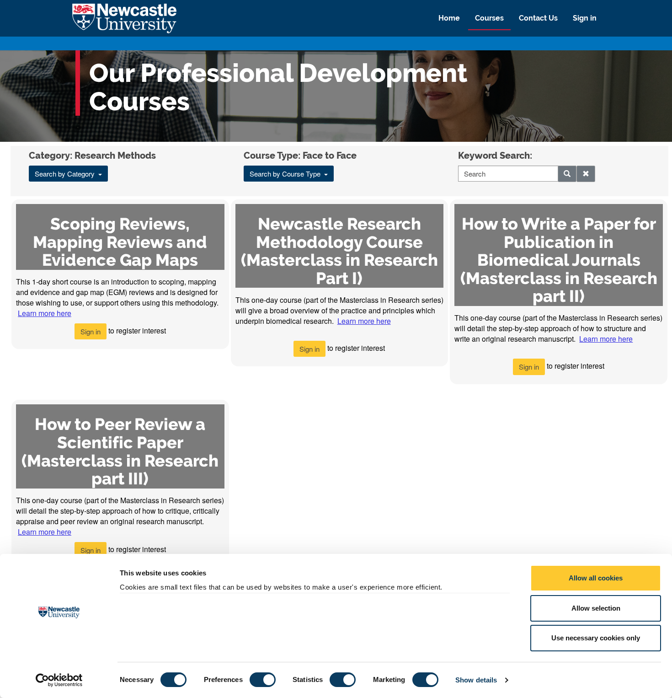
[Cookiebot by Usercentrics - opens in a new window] (59, 680)
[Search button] (567, 174)
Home (449, 18)
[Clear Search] (585, 174)
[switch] (263, 679)
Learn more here (44, 313)
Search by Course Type (287, 173)
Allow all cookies (596, 578)
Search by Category (66, 173)
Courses (489, 18)
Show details (476, 680)
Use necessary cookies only (595, 638)
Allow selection (595, 608)
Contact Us (538, 18)
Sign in (585, 18)
